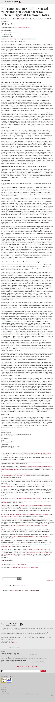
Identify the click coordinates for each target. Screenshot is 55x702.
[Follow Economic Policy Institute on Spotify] (37, 667)
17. (2, 560)
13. (2, 530)
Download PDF (5, 21)
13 (5, 327)
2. (2, 457)
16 (51, 370)
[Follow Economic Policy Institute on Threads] (20, 667)
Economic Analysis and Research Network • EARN (12, 657)
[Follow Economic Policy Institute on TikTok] (29, 667)
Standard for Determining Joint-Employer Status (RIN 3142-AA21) (19, 39)
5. (2, 474)
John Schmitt (37, 19)
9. (2, 501)
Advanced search (49, 580)
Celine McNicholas (18, 19)
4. (2, 466)
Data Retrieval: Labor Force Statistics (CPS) (29, 498)
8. (2, 498)
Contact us (3, 691)
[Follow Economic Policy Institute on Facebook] (31, 667)
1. (2, 453)
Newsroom (3, 689)
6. (2, 480)
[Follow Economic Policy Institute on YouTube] (34, 667)
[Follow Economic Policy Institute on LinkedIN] (23, 667)
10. (2, 505)
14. (2, 540)
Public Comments (6, 19)
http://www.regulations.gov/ (22, 27)
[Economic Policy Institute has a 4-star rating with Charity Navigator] (9, 680)
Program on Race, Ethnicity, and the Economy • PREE (13, 660)
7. (2, 489)
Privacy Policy (17, 647)
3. (2, 462)
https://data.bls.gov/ (6, 502)
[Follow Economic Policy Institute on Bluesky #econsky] (18, 667)
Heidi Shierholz (27, 19)
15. (2, 545)
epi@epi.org (14, 642)
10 (5, 244)
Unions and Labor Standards (19, 564)
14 (49, 329)
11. (2, 514)
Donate (10, 676)
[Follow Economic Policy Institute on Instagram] (26, 667)
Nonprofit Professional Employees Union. (31, 693)
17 (35, 425)
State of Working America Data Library (10, 653)
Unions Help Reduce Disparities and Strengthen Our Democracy (35, 505)
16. (2, 549)
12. (2, 519)
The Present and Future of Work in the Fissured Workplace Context (25, 462)
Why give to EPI (4, 676)
